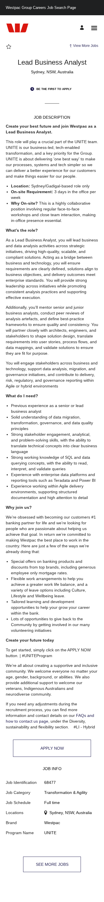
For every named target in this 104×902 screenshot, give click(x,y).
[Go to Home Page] (17, 28)
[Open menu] (94, 28)
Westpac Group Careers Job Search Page (41, 7)
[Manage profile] (83, 28)
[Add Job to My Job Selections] (8, 47)
